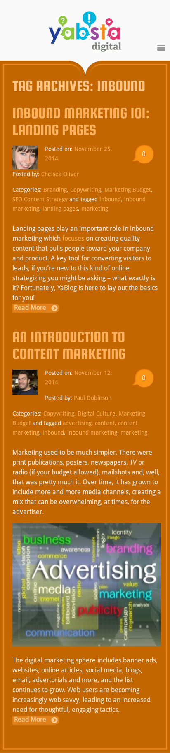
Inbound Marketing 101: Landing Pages (81, 121)
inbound (110, 199)
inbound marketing (92, 432)
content (105, 423)
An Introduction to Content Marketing (68, 345)
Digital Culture (97, 413)
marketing (94, 208)
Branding (55, 189)
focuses (73, 238)
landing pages (60, 208)
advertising (77, 423)
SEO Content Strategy (40, 199)
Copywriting (85, 189)
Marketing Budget (127, 189)
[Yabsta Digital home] (85, 33)
